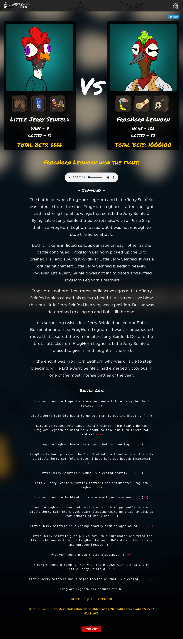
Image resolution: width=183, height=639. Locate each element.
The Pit (91, 629)
